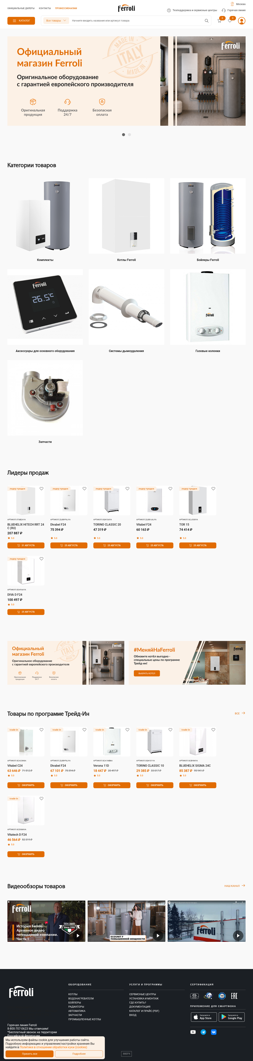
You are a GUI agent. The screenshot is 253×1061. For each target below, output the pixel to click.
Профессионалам (66, 8)
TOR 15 (184, 524)
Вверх (126, 1053)
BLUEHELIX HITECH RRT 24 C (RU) (25, 526)
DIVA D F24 (14, 594)
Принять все (29, 1053)
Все (237, 713)
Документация (139, 1006)
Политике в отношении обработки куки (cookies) (53, 1047)
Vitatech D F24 (17, 834)
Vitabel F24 (143, 524)
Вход (133, 1015)
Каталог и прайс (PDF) (144, 1010)
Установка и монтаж (144, 998)
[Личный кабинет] (242, 20)
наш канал (232, 885)
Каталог (24, 20)
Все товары (53, 20)
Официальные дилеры (20, 8)
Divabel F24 (58, 524)
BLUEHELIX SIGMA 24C (195, 765)
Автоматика (76, 1010)
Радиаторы (76, 1006)
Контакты (45, 8)
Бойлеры (74, 1002)
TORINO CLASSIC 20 (107, 524)
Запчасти (75, 1015)
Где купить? (137, 1002)
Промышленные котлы (84, 1019)
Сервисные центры (142, 994)
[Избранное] (230, 21)
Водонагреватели (81, 998)
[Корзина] (219, 21)
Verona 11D (101, 765)
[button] (123, 134)
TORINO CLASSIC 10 (150, 765)
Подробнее (79, 1053)
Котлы (72, 994)
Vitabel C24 (15, 765)
